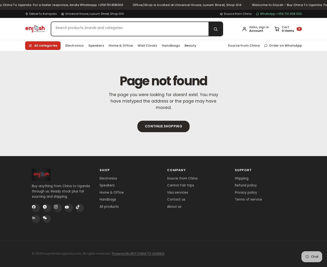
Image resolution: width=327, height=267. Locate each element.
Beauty (190, 45)
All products (109, 206)
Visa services (177, 192)
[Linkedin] (36, 219)
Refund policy (246, 185)
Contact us (176, 199)
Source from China (238, 14)
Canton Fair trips (180, 185)
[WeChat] (47, 219)
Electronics (74, 45)
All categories (45, 45)
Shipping (241, 178)
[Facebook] (36, 208)
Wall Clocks (147, 45)
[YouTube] (69, 208)
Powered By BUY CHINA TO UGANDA (138, 253)
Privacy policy (246, 192)
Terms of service (248, 199)
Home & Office (121, 45)
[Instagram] (58, 208)
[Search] (216, 29)
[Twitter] (47, 208)
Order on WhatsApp (285, 45)
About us (174, 206)
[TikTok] (80, 208)
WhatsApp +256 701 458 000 (281, 14)
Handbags (171, 45)
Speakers (96, 45)
